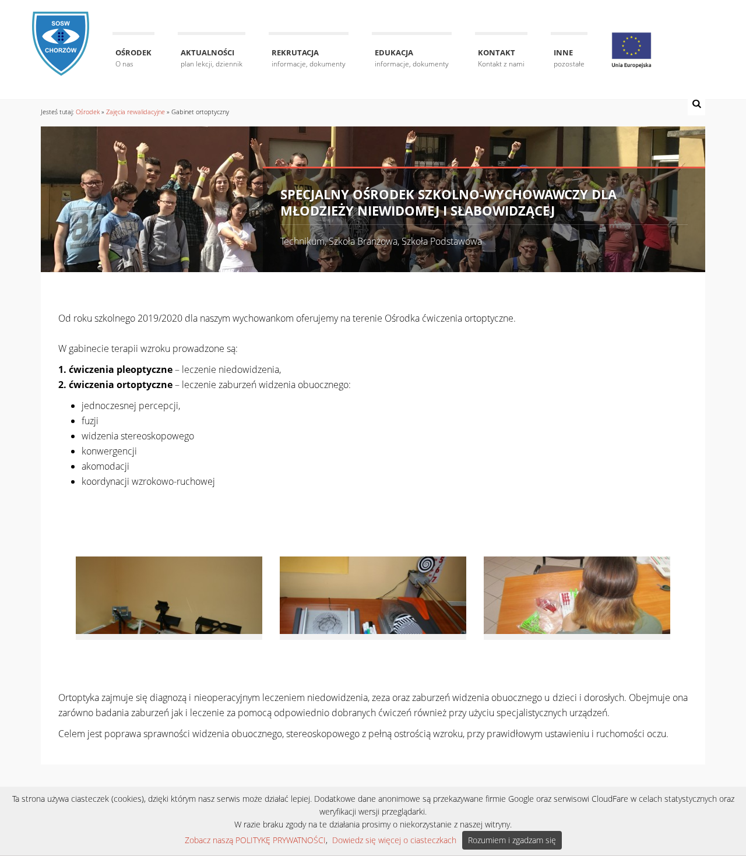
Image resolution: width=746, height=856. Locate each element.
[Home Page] (60, 36)
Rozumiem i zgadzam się (512, 840)
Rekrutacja (309, 58)
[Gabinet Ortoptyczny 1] (373, 594)
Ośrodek (133, 58)
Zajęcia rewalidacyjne (135, 111)
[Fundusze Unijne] (631, 50)
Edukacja (412, 58)
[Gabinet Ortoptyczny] (169, 594)
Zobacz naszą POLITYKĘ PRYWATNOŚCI (255, 840)
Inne (569, 58)
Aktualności (211, 58)
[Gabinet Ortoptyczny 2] (577, 594)
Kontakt (501, 58)
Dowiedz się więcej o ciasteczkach (394, 840)
